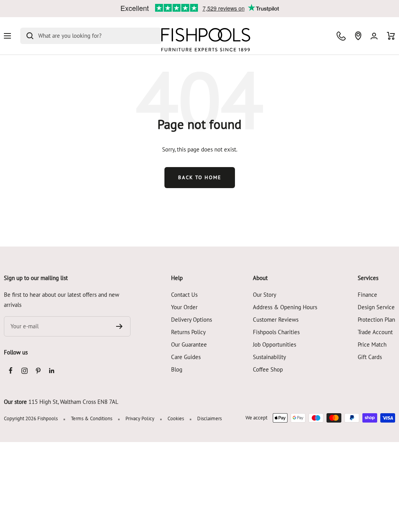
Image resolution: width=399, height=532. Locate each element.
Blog (176, 369)
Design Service (376, 307)
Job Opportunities (274, 344)
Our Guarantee (189, 344)
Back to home (199, 177)
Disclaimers (209, 418)
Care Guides (186, 357)
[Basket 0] (391, 36)
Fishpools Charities (276, 332)
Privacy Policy (139, 418)
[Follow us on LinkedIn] (51, 370)
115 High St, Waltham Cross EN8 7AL (73, 401)
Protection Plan (376, 319)
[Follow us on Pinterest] (38, 370)
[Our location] (358, 36)
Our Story (264, 294)
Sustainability (269, 357)
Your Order (184, 307)
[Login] (374, 36)
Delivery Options (191, 319)
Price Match (372, 344)
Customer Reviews (275, 319)
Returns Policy (188, 332)
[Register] (119, 326)
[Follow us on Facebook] (11, 370)
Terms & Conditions (91, 418)
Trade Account (375, 332)
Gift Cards (370, 357)
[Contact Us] (341, 36)
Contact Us (184, 294)
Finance (367, 294)
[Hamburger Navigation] (7, 36)
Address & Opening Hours (285, 307)
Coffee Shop (268, 369)
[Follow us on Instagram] (24, 370)
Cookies (176, 418)
